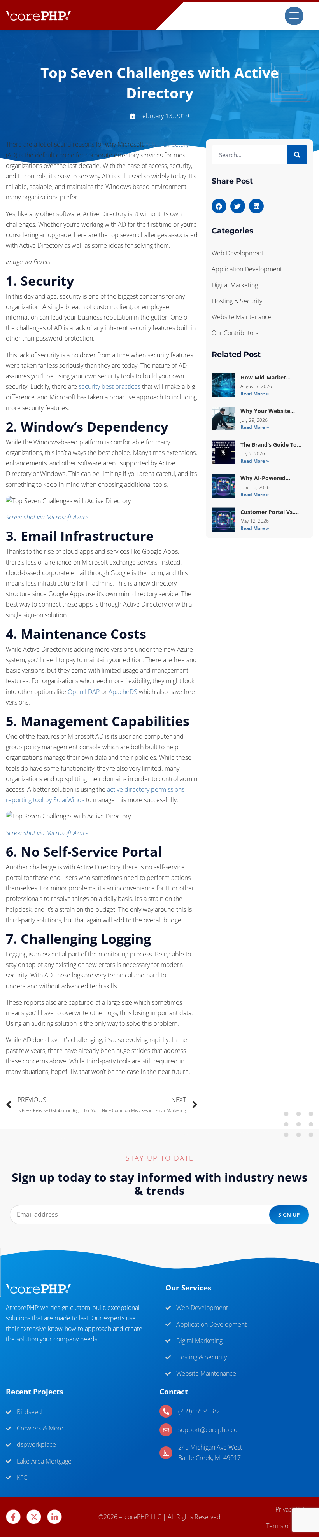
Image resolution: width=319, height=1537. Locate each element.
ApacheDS (123, 691)
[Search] (297, 154)
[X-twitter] (33, 1516)
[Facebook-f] (13, 1516)
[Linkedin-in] (54, 1516)
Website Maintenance (242, 317)
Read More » (254, 394)
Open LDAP (84, 691)
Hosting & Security (237, 301)
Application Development (247, 269)
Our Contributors (235, 333)
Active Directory (167, 144)
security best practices (109, 386)
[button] (219, 206)
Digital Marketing (235, 285)
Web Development (237, 253)
